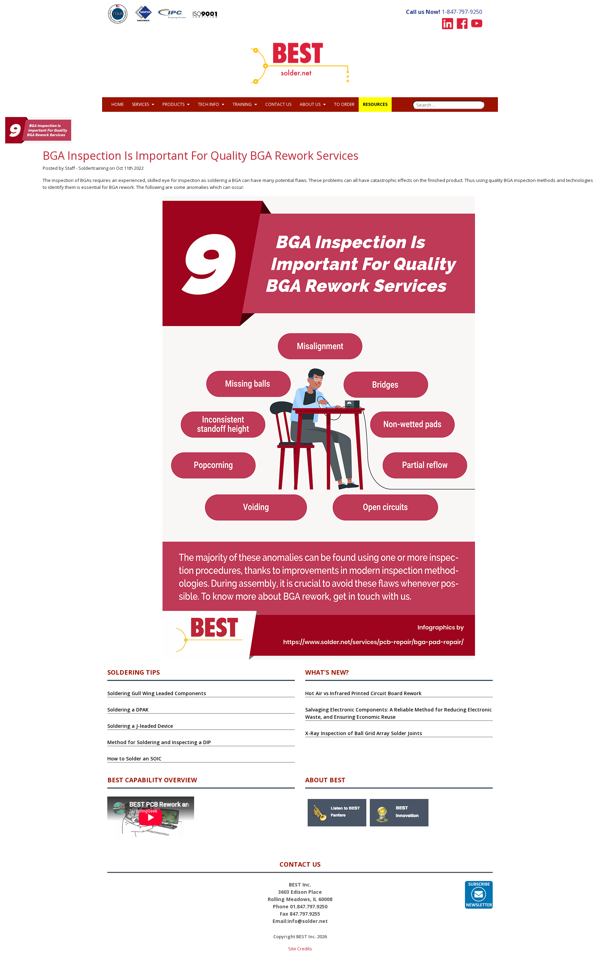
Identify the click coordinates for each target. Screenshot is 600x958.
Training (243, 104)
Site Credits (300, 948)
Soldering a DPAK (128, 709)
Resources (375, 104)
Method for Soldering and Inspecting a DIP (159, 742)
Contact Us (278, 104)
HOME (117, 104)
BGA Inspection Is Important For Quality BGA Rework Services (200, 155)
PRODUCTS (173, 104)
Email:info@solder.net (300, 921)
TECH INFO (209, 104)
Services (141, 104)
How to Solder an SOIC (134, 758)
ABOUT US (311, 104)
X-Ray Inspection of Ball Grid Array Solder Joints (363, 733)
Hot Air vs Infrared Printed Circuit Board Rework (363, 693)
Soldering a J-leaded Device (140, 726)
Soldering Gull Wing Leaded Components (156, 693)
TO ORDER (344, 104)
